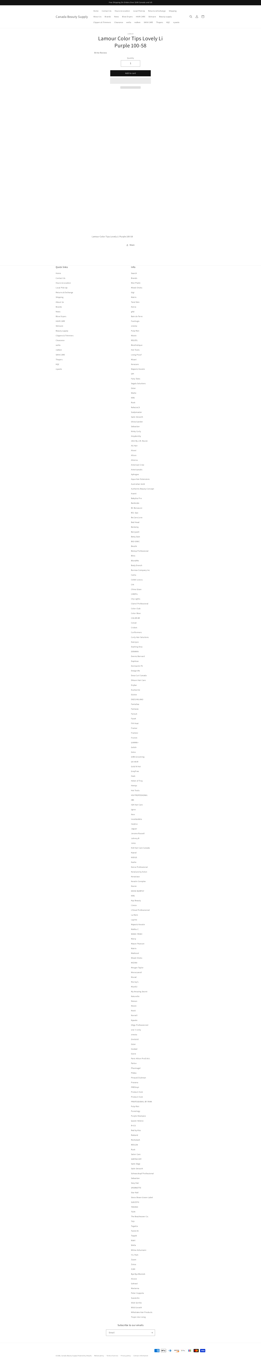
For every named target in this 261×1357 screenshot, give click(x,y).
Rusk (133, 402)
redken (59, 350)
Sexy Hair (135, 1183)
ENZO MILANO (137, 699)
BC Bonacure (136, 508)
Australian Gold (138, 484)
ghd (132, 311)
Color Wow (136, 613)
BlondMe (135, 560)
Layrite (134, 919)
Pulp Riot (135, 331)
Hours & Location (63, 283)
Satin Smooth (137, 417)
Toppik (134, 1235)
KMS (133, 398)
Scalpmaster (136, 412)
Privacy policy (126, 1356)
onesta (134, 326)
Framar (134, 728)
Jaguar (134, 828)
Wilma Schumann (138, 1250)
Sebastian (135, 426)
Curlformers (136, 632)
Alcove (134, 1279)
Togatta (134, 1226)
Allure (133, 455)
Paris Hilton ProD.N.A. (140, 1058)
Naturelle (135, 996)
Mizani (134, 359)
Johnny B (135, 838)
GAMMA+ (135, 742)
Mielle (133, 393)
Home (58, 273)
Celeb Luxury (136, 579)
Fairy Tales (135, 378)
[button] (130, 81)
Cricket (134, 627)
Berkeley (135, 527)
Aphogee (135, 474)
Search (134, 273)
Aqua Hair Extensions (140, 479)
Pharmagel (136, 1068)
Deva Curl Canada (139, 675)
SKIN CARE (60, 355)
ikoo (133, 814)
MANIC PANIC (137, 934)
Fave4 (133, 718)
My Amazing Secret (139, 991)
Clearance (60, 340)
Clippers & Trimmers (64, 335)
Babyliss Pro (136, 498)
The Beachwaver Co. (140, 1216)
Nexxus (134, 1001)
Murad (134, 977)
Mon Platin (136, 283)
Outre (133, 1053)
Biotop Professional (139, 551)
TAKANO (134, 1207)
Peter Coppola (137, 1293)
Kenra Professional (139, 867)
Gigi (132, 292)
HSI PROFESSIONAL (139, 795)
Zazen (133, 1259)
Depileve (135, 661)
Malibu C (135, 929)
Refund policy (99, 1356)
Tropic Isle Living (138, 1317)
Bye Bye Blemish (138, 1274)
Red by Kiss (136, 1130)
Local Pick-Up (62, 287)
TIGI (133, 1221)
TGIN (133, 1211)
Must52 (134, 986)
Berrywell (135, 532)
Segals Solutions (138, 383)
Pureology (135, 1111)
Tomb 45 (135, 1231)
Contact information (140, 1356)
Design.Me (135, 670)
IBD (132, 800)
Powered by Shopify (85, 1356)
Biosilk (134, 546)
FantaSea (135, 704)
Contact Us (60, 278)
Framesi (134, 733)
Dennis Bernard (138, 656)
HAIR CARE (60, 321)
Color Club (136, 608)
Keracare (135, 364)
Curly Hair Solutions (140, 637)
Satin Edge (135, 1164)
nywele (59, 369)
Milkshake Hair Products (141, 1312)
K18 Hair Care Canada (140, 848)
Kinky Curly (136, 431)
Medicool (135, 953)
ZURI (133, 1269)
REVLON (134, 1145)
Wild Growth (136, 1307)
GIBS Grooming (138, 757)
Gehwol (134, 1283)
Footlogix (135, 321)
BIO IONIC (135, 541)
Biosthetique (136, 345)
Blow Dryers (61, 316)
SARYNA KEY (136, 1159)
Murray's (135, 982)
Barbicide (135, 503)
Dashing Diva (136, 647)
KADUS (134, 857)
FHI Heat (135, 723)
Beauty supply (62, 331)
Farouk (134, 714)
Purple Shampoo (138, 1116)
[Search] (191, 17)
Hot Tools (135, 350)
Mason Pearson (138, 943)
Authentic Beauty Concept (142, 489)
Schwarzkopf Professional (142, 1173)
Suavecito (135, 1298)
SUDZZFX (135, 1202)
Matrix (133, 297)
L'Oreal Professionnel (140, 910)
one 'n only (136, 1030)
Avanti (134, 493)
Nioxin (134, 335)
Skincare (59, 326)
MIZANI (134, 962)
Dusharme (135, 690)
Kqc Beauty (136, 900)
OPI (132, 374)
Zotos (133, 1264)
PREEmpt (135, 1087)
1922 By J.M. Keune (139, 441)
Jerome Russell (138, 833)
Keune (134, 886)
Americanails (136, 469)
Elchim (134, 694)
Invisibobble (136, 819)
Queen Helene (137, 1121)
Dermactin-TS (137, 666)
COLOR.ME (135, 618)
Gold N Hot (136, 766)
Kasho (133, 862)
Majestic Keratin (138, 369)
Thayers (59, 359)
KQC (57, 364)
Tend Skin (135, 302)
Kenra (133, 307)
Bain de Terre (137, 316)
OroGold (135, 1039)
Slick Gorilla (136, 1302)
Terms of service (112, 1356)
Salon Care (136, 1154)
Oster (133, 388)
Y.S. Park (134, 1255)
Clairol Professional (139, 603)
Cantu (133, 575)
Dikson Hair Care (138, 680)
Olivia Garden (137, 421)
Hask (133, 776)
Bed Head (135, 522)
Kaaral (134, 852)
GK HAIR (134, 761)
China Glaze (136, 589)
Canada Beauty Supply (69, 1356)
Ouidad (134, 1049)
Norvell (134, 1015)
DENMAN (135, 651)
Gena (133, 752)
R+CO (133, 1125)
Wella (133, 1245)
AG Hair (134, 445)
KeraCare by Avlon (139, 872)
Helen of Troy (137, 781)
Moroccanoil (136, 972)
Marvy (133, 939)
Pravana (134, 1082)
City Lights (135, 599)
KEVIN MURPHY (137, 891)
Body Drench (136, 565)
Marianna (135, 1288)
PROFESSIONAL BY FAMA (141, 1101)
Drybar (134, 685)
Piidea (133, 1073)
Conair (134, 623)
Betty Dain (135, 536)
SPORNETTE (136, 1188)
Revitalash (135, 1140)
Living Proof (136, 355)
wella (58, 345)
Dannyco (135, 642)
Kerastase (135, 876)
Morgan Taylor (137, 967)
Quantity (130, 58)
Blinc (133, 555)
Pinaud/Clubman (138, 1077)
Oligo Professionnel (139, 1025)
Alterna (134, 460)
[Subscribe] (152, 1333)
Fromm (134, 738)
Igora (133, 809)
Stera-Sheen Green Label (142, 1197)
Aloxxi (133, 450)
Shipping (59, 297)
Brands (59, 307)
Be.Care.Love (136, 517)
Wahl (133, 1240)
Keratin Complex (138, 881)
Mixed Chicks (136, 287)
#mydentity (136, 436)
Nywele (134, 1020)
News (58, 311)
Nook (133, 1010)
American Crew (137, 465)
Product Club (137, 1092)
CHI (132, 584)
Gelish (134, 747)
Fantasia (135, 709)
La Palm (134, 915)
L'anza (134, 905)
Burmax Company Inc (140, 570)
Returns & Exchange (64, 292)
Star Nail (135, 1192)
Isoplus (134, 824)
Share (132, 245)
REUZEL (134, 340)
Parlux (134, 1063)
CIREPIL (134, 594)
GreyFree (135, 771)
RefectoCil (135, 407)
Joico (133, 843)
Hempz (134, 785)
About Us (60, 302)
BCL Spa (134, 512)
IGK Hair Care (137, 804)
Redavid (134, 1135)
